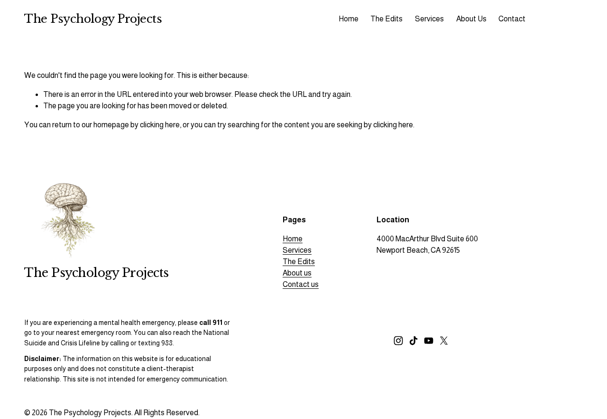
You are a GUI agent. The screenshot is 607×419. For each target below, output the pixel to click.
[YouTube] (428, 340)
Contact (511, 19)
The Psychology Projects (93, 19)
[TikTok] (413, 340)
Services (297, 250)
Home (349, 19)
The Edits (299, 261)
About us (297, 273)
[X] (444, 340)
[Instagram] (398, 340)
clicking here (160, 125)
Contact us (301, 284)
